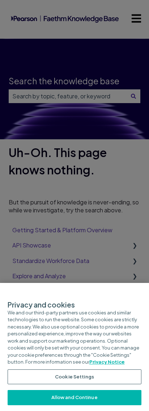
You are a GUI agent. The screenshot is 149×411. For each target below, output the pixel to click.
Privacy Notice (107, 362)
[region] (74, 347)
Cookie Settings (74, 377)
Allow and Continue (74, 397)
